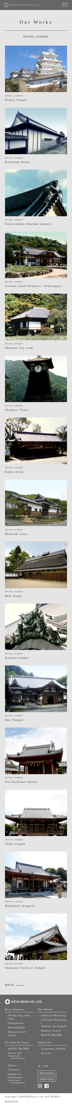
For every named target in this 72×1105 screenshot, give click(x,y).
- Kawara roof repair (16, 1034)
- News (11, 1065)
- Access (45, 1053)
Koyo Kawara (14, 1009)
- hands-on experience (15, 1078)
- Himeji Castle (50, 1030)
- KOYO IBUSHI (17, 1048)
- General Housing (52, 1015)
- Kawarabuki (15, 1027)
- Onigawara (15, 1023)
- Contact (13, 1069)
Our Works (45, 1009)
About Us (44, 1042)
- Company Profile (52, 1048)
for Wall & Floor (17, 1042)
